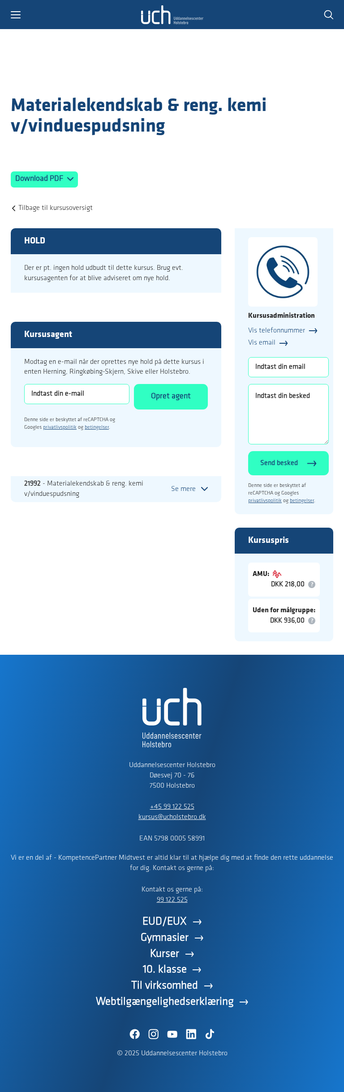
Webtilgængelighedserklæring (165, 1001)
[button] (76, 14)
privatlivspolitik (60, 427)
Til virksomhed (164, 985)
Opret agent (171, 396)
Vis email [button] (261, 342)
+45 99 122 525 (172, 806)
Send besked (279, 463)
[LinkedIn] (190, 1034)
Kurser (164, 954)
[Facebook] (134, 1034)
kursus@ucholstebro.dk (172, 817)
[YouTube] (172, 1034)
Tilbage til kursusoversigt (55, 208)
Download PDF (40, 179)
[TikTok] (209, 1034)
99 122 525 (172, 900)
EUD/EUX (164, 921)
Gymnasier (165, 937)
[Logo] (63, 77)
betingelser (97, 427)
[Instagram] (153, 1034)
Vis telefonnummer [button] (276, 330)
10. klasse (165, 969)
